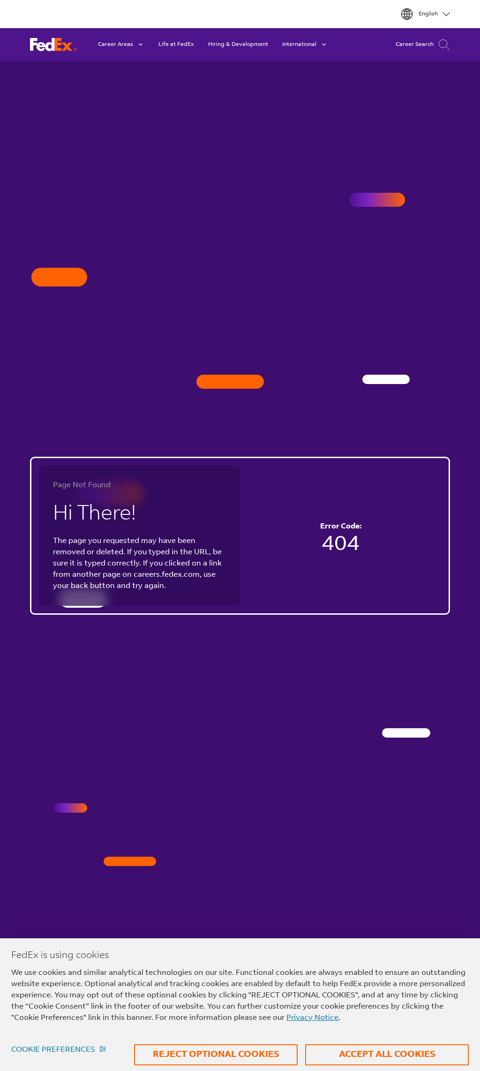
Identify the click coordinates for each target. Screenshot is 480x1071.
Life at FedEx (176, 44)
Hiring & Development (238, 44)
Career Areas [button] (115, 44)
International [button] (299, 44)
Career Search (415, 44)
